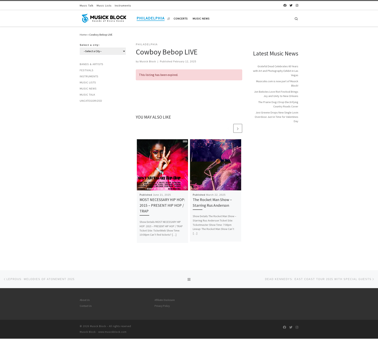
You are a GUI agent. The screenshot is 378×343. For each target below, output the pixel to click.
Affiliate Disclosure (165, 300)
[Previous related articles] (228, 128)
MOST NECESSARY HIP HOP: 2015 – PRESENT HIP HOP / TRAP (162, 205)
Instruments (89, 76)
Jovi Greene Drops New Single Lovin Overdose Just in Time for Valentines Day (276, 117)
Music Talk (87, 94)
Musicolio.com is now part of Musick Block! (277, 83)
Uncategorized (91, 100)
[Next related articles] (237, 128)
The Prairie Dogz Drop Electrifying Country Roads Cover (278, 104)
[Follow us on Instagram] (297, 5)
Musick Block (148, 61)
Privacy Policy (162, 306)
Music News (88, 88)
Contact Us (86, 306)
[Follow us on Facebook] (285, 5)
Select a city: (90, 45)
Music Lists (88, 82)
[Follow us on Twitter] (291, 5)
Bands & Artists (91, 64)
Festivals (87, 70)
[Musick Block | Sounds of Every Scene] (104, 17)
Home (83, 34)
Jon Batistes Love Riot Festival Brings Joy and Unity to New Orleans (276, 94)
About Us (85, 300)
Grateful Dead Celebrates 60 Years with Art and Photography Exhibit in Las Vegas (275, 71)
